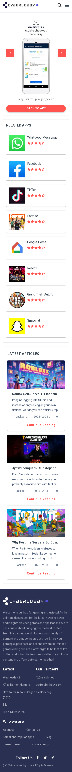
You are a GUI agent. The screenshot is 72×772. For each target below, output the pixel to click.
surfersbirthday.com (49, 684)
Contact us (33, 729)
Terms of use (11, 744)
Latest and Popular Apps (18, 737)
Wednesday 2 (11, 677)
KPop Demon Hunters (16, 684)
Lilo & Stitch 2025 (14, 711)
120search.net (45, 677)
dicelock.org (43, 692)
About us (8, 729)
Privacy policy (40, 744)
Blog (49, 737)
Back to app (36, 108)
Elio (5, 704)
